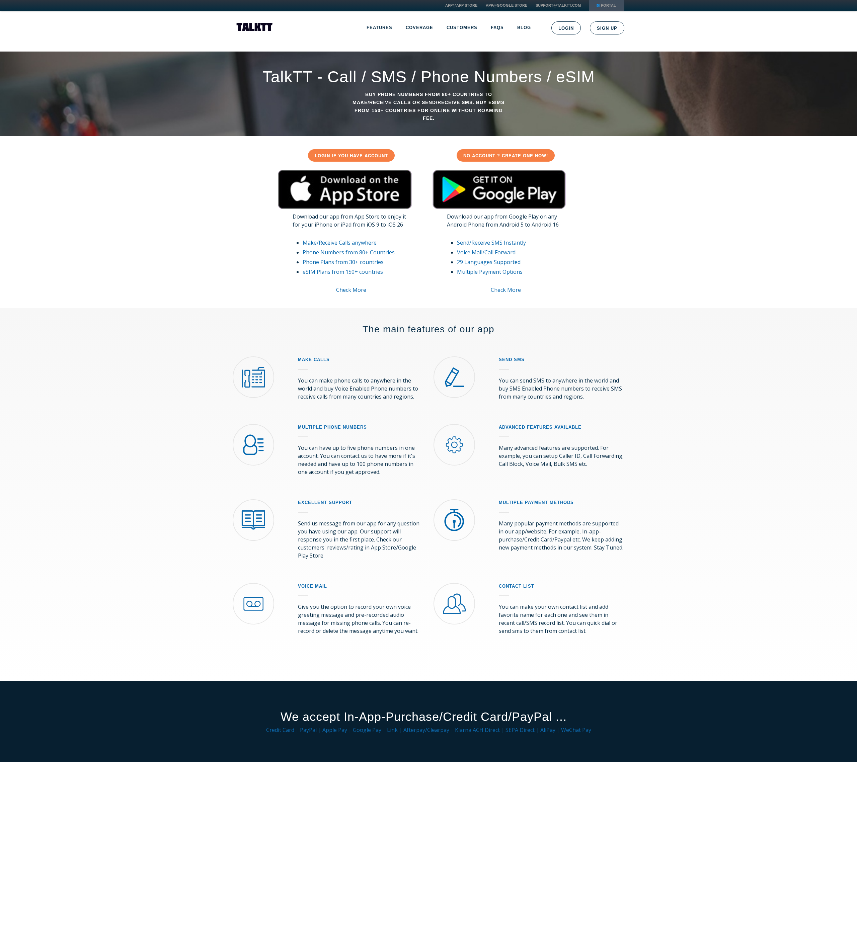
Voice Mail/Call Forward (486, 252)
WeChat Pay (576, 730)
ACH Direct (486, 730)
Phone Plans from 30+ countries (343, 262)
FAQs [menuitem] (497, 27)
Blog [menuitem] (524, 27)
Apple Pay (334, 730)
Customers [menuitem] (462, 27)
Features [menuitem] (379, 27)
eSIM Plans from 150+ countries (343, 271)
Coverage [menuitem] (419, 27)
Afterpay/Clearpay (426, 730)
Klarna (463, 730)
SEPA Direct (520, 730)
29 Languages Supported (489, 262)
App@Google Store (506, 5)
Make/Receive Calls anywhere (340, 242)
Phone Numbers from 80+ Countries (349, 252)
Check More (351, 289)
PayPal (308, 730)
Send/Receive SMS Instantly (491, 242)
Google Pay (367, 730)
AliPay (547, 730)
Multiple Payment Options (490, 271)
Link (392, 730)
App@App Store (461, 5)
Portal (608, 5)
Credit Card (280, 730)
